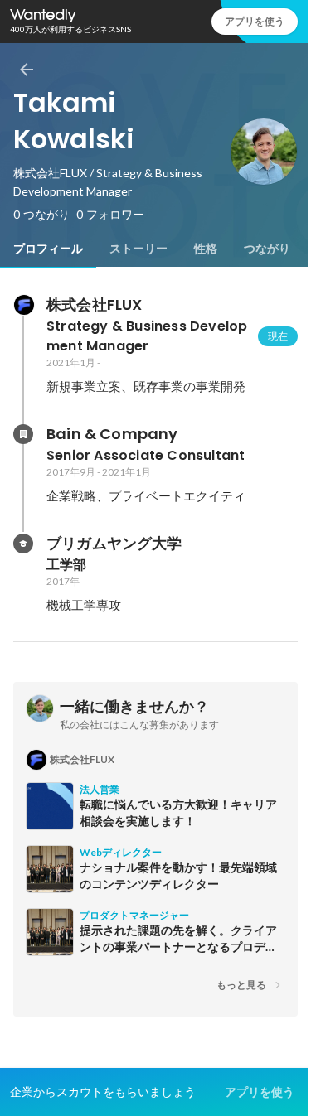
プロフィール (48, 248)
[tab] (48, 248)
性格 (205, 248)
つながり (267, 248)
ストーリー (138, 248)
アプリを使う (254, 21)
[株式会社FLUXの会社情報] (23, 305)
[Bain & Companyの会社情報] (23, 434)
